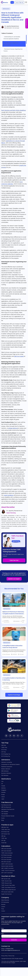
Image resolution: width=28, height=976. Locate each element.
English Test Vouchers (6, 894)
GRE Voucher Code (5, 878)
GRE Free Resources (6, 807)
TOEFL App (4, 838)
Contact (3, 911)
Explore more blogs (14, 695)
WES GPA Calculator (6, 861)
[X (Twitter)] (21, 735)
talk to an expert (19, 356)
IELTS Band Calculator (6, 855)
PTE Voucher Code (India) (7, 891)
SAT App (3, 840)
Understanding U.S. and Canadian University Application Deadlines (12, 37)
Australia (3, 792)
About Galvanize (5, 900)
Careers (3, 906)
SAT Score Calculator (6, 850)
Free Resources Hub (6, 804)
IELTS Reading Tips (5, 754)
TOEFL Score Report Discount (8, 887)
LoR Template (4, 813)
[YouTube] (6, 735)
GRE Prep (3, 745)
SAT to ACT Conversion (7, 872)
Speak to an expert (14, 579)
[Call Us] (12, 2)
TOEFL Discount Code (6, 883)
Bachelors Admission (6, 773)
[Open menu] (26, 2)
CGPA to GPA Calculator (7, 863)
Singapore (3, 790)
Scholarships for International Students (10, 764)
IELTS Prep (4, 749)
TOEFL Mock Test (5, 829)
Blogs (2, 820)
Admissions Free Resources (7, 809)
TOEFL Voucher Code (6, 880)
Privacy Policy (4, 955)
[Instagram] (17, 735)
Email (2, 933)
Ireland (3, 796)
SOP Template (4, 811)
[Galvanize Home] (4, 2)
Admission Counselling (6, 762)
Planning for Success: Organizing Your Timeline (13, 50)
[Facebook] (10, 735)
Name (2, 928)
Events (2, 818)
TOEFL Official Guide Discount (8, 889)
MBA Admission (5, 771)
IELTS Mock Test (5, 831)
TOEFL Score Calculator (7, 853)
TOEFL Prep (4, 747)
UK (2, 783)
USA (2, 781)
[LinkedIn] (14, 735)
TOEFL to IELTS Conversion (8, 870)
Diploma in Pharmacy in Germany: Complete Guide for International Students (13, 614)
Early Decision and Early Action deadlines (13, 110)
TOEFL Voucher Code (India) (8, 885)
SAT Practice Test (5, 833)
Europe (3, 794)
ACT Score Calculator (6, 857)
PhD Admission (4, 775)
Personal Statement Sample (7, 815)
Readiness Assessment (6, 766)
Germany (3, 788)
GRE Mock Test (4, 827)
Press (2, 908)
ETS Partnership (5, 902)
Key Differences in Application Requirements (11, 43)
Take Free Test (14, 560)
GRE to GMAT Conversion (7, 868)
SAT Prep (3, 751)
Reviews (3, 904)
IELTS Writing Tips (5, 756)
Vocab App (3, 842)
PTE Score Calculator (6, 859)
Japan (2, 798)
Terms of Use (11, 955)
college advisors (13, 428)
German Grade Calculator (7, 866)
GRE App (3, 836)
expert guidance (8, 495)
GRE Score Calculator (6, 848)
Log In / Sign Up (19, 2)
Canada (3, 785)
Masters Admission (5, 768)
